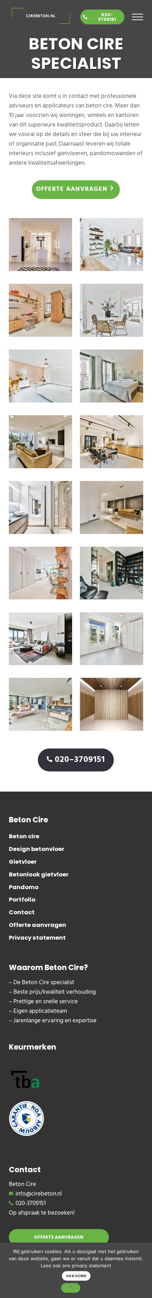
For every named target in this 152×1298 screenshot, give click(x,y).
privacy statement (91, 1265)
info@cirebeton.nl (39, 1194)
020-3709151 (107, 17)
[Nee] (70, 1288)
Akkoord (76, 1276)
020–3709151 (80, 760)
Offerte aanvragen (71, 189)
